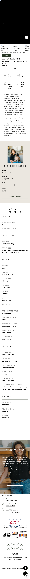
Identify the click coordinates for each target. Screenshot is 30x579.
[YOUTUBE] (21, 544)
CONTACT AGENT (15, 196)
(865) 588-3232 (7, 179)
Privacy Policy (22, 568)
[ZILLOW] (21, 548)
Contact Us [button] (15, 483)
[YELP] (12, 548)
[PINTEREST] (8, 548)
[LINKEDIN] (17, 544)
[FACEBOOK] (8, 544)
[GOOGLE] (17, 548)
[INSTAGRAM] (12, 544)
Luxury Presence (15, 559)
